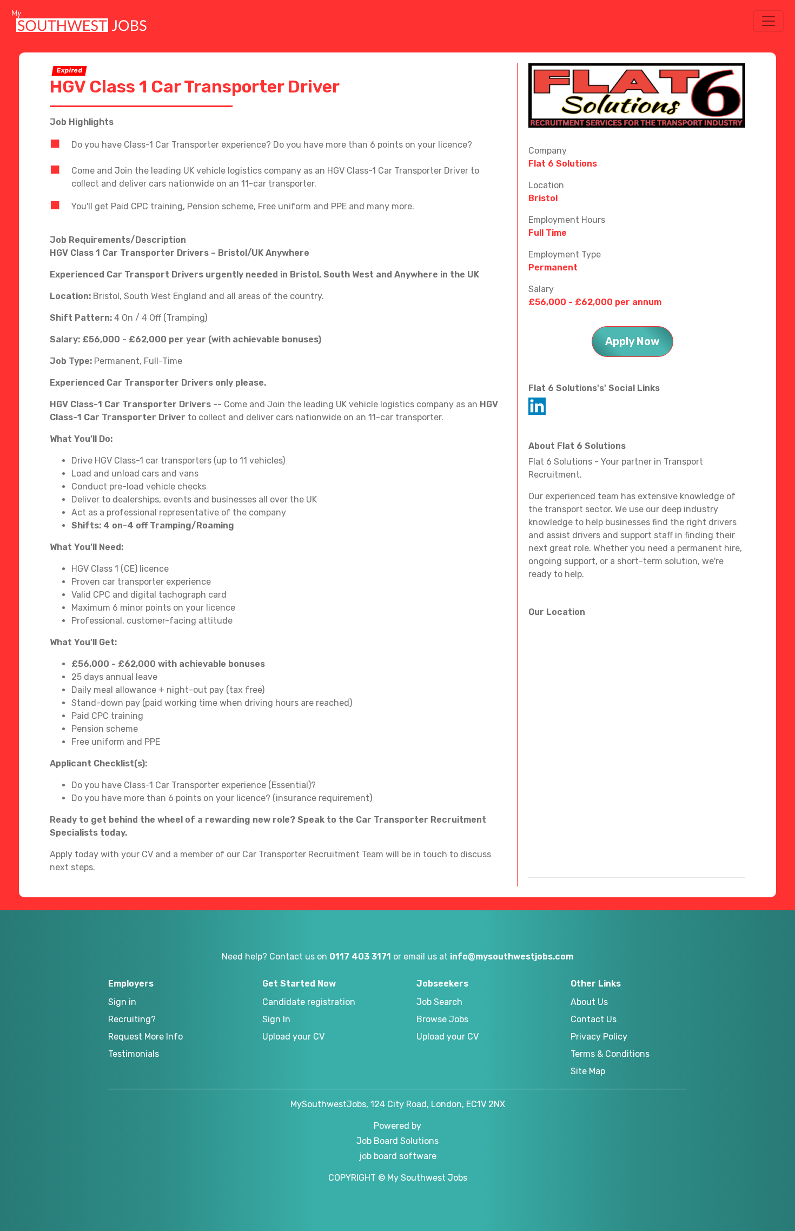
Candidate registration (308, 1002)
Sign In (276, 1019)
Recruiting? (132, 1019)
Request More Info (145, 1036)
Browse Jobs (442, 1019)
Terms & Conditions (610, 1054)
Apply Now (632, 341)
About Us (589, 1002)
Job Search (439, 1002)
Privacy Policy (599, 1036)
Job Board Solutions (397, 1141)
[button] (768, 21)
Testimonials (133, 1054)
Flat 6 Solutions (562, 163)
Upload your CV (293, 1036)
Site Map (588, 1071)
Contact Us (594, 1019)
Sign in (122, 1002)
